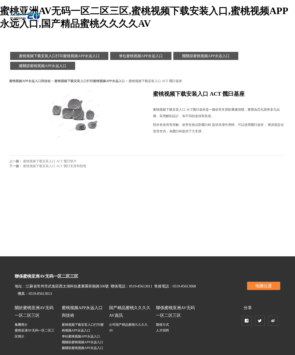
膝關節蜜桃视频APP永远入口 (42, 66)
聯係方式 (162, 324)
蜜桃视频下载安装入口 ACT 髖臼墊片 (50, 161)
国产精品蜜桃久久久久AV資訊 (196, 17)
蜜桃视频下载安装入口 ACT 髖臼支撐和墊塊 (54, 166)
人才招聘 (162, 330)
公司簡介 (106, 17)
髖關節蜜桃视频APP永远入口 (206, 56)
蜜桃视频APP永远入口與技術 (142, 17)
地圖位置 (263, 286)
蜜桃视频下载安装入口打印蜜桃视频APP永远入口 (59, 56)
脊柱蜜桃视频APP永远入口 (141, 56)
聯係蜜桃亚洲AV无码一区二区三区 (255, 17)
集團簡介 (21, 324)
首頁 (89, 17)
